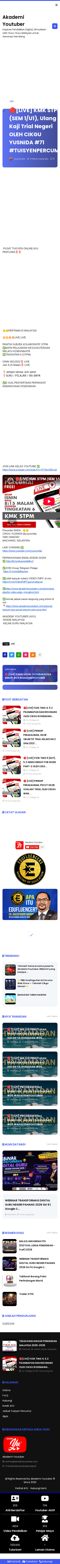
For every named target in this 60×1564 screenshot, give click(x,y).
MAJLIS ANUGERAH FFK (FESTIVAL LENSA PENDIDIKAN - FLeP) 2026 (37, 1245)
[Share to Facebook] (4, 654)
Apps (5, 1416)
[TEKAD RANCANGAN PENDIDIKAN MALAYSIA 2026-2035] (4, 6)
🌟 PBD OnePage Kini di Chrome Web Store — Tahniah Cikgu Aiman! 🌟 (35, 983)
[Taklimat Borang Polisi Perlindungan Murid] (9, 1287)
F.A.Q (5, 1395)
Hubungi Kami (38, 1488)
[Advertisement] (30, 72)
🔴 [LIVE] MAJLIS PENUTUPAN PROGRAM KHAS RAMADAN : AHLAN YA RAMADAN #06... (26, 1034)
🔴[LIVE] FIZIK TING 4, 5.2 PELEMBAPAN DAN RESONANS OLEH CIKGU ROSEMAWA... (40, 712)
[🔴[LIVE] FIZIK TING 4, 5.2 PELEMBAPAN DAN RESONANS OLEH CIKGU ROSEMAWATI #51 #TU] (11, 723)
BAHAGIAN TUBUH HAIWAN (32, 994)
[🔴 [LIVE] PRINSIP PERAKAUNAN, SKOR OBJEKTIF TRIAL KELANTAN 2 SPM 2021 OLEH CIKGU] (11, 746)
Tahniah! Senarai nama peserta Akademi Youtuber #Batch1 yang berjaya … (36, 969)
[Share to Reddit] (33, 654)
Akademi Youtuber (41, 1478)
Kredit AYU (8, 1405)
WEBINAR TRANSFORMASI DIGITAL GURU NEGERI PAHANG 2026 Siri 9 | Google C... (28, 1205)
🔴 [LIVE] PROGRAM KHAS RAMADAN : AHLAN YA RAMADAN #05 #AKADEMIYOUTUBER (29, 1091)
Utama (6, 1390)
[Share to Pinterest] (25, 654)
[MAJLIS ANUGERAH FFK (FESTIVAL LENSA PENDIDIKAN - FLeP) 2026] (9, 1252)
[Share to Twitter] (11, 654)
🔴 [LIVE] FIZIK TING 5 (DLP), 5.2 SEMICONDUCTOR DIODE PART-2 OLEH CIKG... (39, 762)
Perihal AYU (21, 1488)
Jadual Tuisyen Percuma (16, 1411)
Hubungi (7, 1400)
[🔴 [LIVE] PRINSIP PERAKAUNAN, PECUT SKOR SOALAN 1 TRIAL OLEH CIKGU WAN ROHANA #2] (11, 796)
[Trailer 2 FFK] (9, 1305)
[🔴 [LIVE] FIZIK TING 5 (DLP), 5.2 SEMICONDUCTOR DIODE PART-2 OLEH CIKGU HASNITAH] (11, 773)
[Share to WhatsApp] (18, 654)
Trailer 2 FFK (26, 1294)
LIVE (11, 101)
